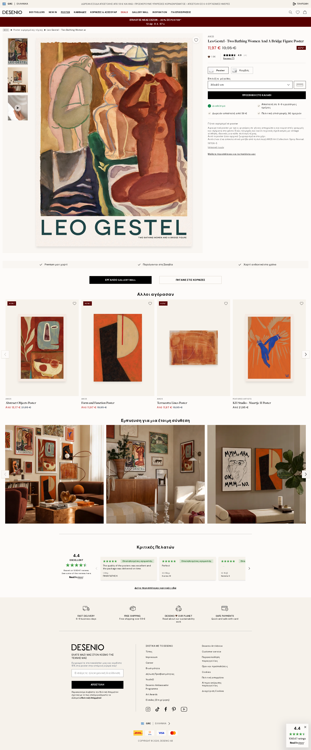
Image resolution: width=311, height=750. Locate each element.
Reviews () (228, 58)
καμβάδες (80, 12)
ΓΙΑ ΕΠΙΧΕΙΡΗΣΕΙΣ (181, 12)
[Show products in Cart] (304, 12)
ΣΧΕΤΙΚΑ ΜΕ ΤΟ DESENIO (159, 646)
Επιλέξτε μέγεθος (219, 78)
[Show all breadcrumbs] (6, 30)
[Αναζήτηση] (290, 12)
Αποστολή (97, 684)
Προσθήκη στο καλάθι (256, 95)
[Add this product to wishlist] (196, 40)
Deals (124, 12)
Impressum (152, 657)
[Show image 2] (18, 79)
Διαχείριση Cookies (213, 691)
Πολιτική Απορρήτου (91, 698)
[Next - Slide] (306, 354)
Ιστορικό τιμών (216, 147)
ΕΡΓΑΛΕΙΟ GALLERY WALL (120, 279)
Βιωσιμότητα (153, 668)
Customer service (211, 651)
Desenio (165, 740)
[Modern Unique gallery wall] (155, 474)
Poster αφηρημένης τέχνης (28, 30)
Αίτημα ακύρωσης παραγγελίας (212, 684)
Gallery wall (140, 12)
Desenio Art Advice (212, 646)
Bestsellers (37, 12)
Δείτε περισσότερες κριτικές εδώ (155, 588)
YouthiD (150, 679)
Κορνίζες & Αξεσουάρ (103, 12)
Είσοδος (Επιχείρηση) (158, 700)
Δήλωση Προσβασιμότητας (160, 674)
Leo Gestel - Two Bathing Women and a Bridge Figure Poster (66, 30)
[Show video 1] (18, 108)
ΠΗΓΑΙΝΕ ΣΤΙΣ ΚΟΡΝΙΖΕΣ (190, 279)
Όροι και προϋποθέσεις (215, 666)
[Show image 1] (18, 51)
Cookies (206, 672)
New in (53, 12)
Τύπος (149, 651)
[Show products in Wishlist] (297, 12)
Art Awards (152, 694)
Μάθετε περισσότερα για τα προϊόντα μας (232, 154)
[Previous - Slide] (5, 354)
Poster (65, 12)
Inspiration (159, 12)
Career (149, 662)
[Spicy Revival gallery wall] (54, 474)
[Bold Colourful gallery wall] (256, 474)
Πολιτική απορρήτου (213, 677)
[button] (300, 85)
